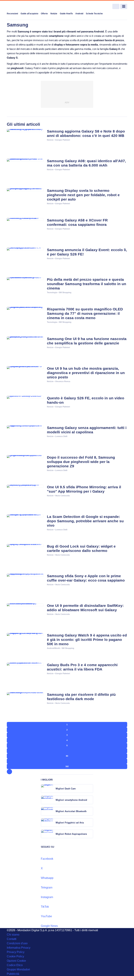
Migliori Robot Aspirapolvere (71, 834)
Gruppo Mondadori (18, 969)
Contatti (11, 938)
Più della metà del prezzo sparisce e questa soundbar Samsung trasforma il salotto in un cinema (86, 283)
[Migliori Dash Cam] (90, 788)
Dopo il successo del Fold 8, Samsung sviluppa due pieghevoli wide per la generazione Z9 (81, 461)
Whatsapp (47, 877)
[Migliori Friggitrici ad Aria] (90, 822)
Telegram (46, 887)
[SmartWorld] (20, 6)
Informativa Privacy (18, 947)
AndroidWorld (53, 648)
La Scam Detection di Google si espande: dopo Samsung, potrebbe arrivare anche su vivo (85, 521)
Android (79, 13)
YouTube (46, 916)
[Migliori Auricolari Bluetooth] (90, 811)
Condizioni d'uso (17, 943)
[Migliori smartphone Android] (90, 799)
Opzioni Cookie (16, 960)
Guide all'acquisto (29, 13)
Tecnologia (52, 292)
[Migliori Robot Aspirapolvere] (90, 833)
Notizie (53, 13)
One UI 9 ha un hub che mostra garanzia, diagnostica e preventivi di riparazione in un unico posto (86, 372)
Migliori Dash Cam (66, 788)
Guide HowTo (66, 13)
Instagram (47, 897)
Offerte (44, 13)
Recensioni (12, 13)
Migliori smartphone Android (71, 800)
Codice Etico (15, 965)
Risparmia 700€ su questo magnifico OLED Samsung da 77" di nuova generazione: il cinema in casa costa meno (85, 313)
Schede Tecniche (94, 13)
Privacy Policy (15, 952)
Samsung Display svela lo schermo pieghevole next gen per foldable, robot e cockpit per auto (83, 195)
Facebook (47, 858)
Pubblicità (13, 973)
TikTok (45, 906)
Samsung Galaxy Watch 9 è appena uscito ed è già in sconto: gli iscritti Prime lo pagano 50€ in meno (87, 639)
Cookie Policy (15, 956)
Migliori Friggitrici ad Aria (70, 822)
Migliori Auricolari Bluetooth (71, 811)
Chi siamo (13, 934)
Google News (49, 925)
